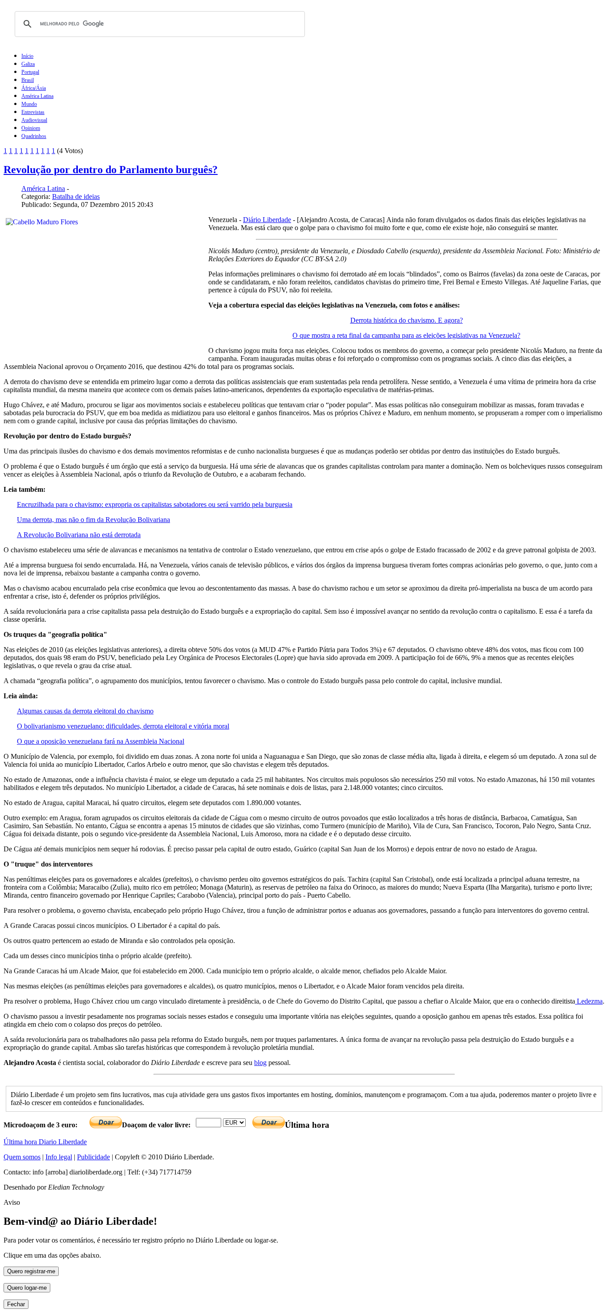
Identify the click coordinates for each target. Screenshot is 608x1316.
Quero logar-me (27, 1287)
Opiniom (30, 128)
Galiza (28, 64)
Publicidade (93, 1157)
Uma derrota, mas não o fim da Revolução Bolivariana (93, 519)
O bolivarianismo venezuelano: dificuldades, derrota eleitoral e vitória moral (123, 726)
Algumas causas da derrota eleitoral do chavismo (85, 711)
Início (27, 56)
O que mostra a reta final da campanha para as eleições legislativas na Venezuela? (406, 335)
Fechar (16, 1304)
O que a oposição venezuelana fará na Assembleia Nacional (100, 741)
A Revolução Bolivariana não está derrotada (79, 535)
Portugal (30, 72)
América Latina (37, 96)
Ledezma (589, 1001)
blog (260, 1062)
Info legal (58, 1157)
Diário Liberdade (267, 219)
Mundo (29, 104)
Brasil (27, 80)
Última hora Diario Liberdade (45, 1142)
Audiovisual (34, 120)
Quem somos (22, 1157)
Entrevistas (33, 112)
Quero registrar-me (31, 1271)
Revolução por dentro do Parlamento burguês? (111, 169)
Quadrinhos (33, 136)
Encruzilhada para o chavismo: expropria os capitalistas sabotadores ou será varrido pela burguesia (154, 504)
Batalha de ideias (76, 196)
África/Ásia (33, 88)
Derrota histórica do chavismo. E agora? (406, 320)
